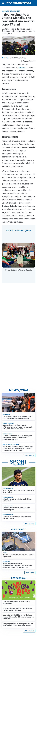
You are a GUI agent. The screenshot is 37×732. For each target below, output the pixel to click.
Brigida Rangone (29, 61)
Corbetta (21, 67)
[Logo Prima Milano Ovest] (18, 2)
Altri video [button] (30, 573)
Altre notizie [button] (29, 456)
